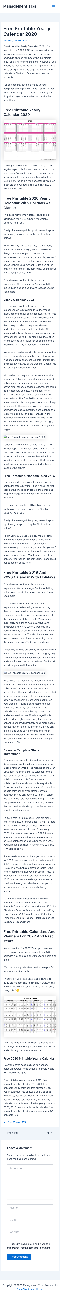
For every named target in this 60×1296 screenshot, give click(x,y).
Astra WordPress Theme (30, 1289)
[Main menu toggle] (53, 6)
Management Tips (19, 6)
